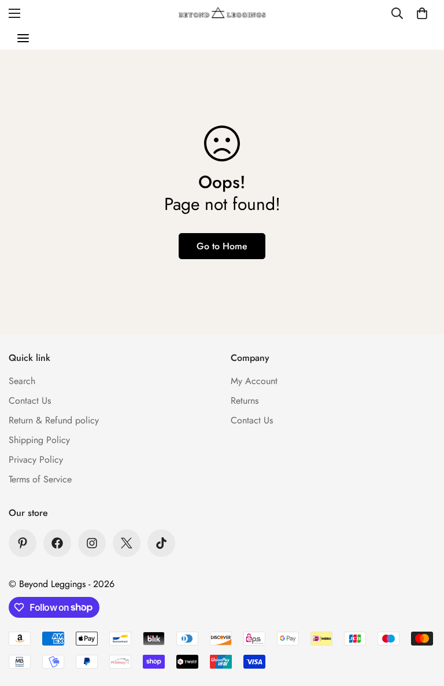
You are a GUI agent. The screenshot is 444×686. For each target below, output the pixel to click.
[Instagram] (92, 543)
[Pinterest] (22, 543)
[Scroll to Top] (421, 623)
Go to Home (222, 246)
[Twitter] (126, 543)
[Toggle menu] (23, 38)
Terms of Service (40, 479)
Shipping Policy (39, 440)
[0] (422, 13)
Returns (244, 400)
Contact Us (30, 400)
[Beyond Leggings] (222, 13)
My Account (254, 381)
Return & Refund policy (54, 420)
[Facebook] (57, 543)
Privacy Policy (36, 459)
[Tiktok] (161, 543)
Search (22, 381)
